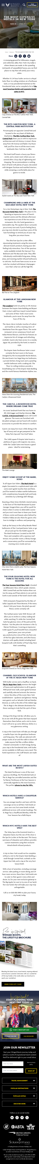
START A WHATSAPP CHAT (21, 1030)
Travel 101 (13, 24)
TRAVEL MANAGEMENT (19, 1081)
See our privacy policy (31, 1063)
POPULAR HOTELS (19, 1096)
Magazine (11, 52)
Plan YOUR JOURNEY (32, 4)
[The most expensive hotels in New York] (28, 56)
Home (6, 52)
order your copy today (13, 984)
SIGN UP (31, 1071)
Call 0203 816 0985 (29, 1036)
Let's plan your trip (10, 1036)
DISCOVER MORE (19, 1104)
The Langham (8, 306)
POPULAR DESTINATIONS (19, 1088)
